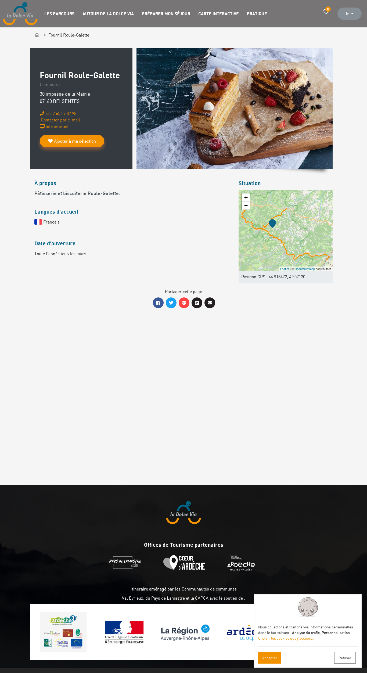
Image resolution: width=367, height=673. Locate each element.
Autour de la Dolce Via (108, 13)
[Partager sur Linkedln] (197, 302)
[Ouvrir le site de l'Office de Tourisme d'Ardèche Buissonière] (185, 569)
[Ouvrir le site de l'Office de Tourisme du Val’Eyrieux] (242, 569)
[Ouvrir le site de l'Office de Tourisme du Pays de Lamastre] (126, 569)
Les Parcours (59, 13)
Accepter (269, 658)
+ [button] (246, 197)
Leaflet (284, 269)
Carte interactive (218, 13)
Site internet (57, 126)
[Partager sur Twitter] (171, 302)
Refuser (345, 658)
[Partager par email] (209, 302)
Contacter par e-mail (60, 120)
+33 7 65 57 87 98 (60, 113)
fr (348, 13)
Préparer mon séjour (166, 13)
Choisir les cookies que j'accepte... (286, 638)
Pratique (257, 13)
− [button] (246, 205)
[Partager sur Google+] (184, 302)
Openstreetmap (304, 269)
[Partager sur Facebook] (158, 302)
